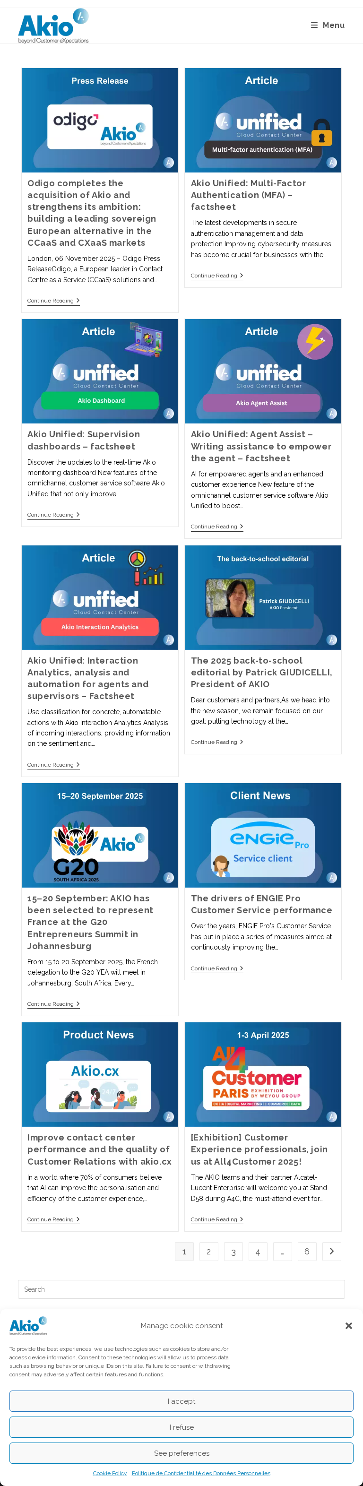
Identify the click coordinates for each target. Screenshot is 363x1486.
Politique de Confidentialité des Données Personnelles (201, 1473)
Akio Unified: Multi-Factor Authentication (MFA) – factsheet (248, 195)
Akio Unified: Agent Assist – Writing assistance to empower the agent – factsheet (261, 446)
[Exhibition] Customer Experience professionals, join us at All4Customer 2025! (259, 1149)
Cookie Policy (110, 1473)
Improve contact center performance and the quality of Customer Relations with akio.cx (99, 1149)
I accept (181, 1401)
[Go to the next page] (331, 1251)
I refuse (182, 1427)
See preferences (181, 1453)
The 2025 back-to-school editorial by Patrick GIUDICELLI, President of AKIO (262, 672)
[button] (349, 1325)
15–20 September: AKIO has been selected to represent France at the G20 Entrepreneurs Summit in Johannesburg (90, 922)
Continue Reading (53, 300)
